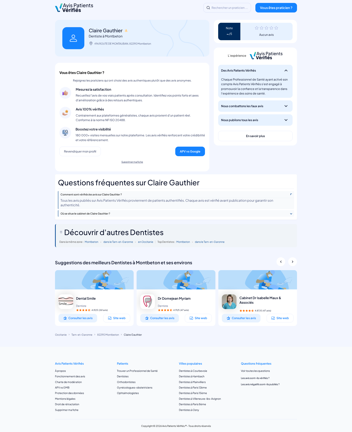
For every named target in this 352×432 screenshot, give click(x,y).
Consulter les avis (80, 318)
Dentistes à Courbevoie (193, 370)
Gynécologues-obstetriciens (134, 387)
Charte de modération (68, 381)
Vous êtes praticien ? (276, 8)
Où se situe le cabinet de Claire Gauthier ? (85, 213)
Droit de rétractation (67, 404)
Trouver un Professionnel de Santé (137, 370)
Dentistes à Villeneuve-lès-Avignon (200, 398)
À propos (60, 370)
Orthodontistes (126, 381)
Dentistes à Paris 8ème (192, 404)
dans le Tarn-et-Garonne (118, 241)
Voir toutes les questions (255, 370)
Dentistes (123, 376)
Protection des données (69, 393)
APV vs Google (190, 151)
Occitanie (61, 334)
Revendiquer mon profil (80, 151)
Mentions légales (65, 398)
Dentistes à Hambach (191, 376)
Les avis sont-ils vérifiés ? (255, 378)
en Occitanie (145, 241)
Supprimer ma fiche (132, 161)
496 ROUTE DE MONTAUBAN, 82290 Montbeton (122, 43)
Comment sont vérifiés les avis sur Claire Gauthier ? (91, 194)
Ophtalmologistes (128, 393)
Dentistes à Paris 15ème (193, 393)
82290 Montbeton (108, 334)
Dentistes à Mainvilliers (192, 381)
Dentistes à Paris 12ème (193, 387)
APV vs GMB (62, 387)
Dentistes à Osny (189, 409)
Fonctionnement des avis (70, 376)
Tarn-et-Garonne (82, 334)
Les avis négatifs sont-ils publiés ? (260, 384)
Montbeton (91, 241)
